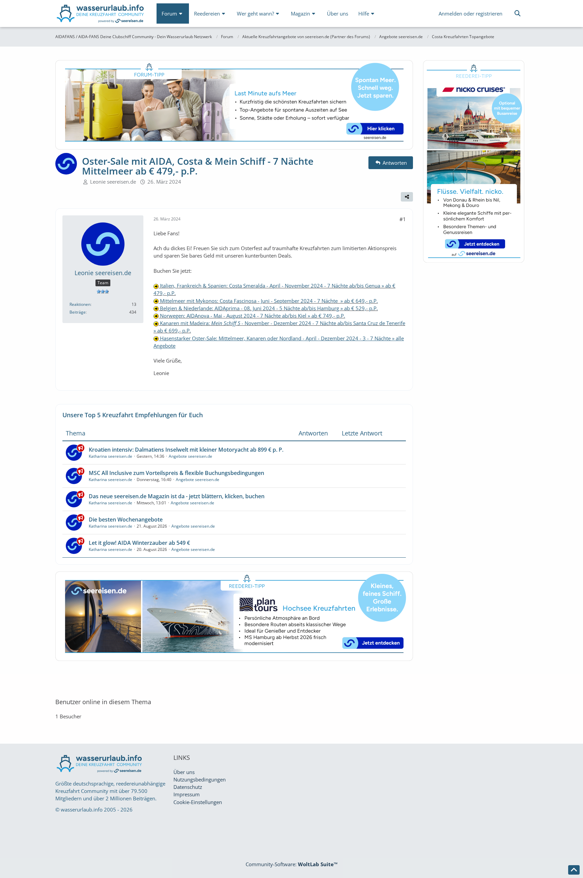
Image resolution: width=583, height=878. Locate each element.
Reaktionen (80, 304)
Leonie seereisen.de (113, 181)
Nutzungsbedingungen (199, 779)
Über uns (184, 772)
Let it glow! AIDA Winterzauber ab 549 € (139, 543)
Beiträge (78, 312)
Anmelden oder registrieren (470, 13)
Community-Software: (292, 864)
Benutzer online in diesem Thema (103, 702)
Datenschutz (187, 786)
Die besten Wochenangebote (126, 519)
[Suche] (517, 13)
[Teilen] (407, 197)
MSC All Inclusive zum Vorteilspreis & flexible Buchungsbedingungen (176, 473)
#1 (402, 219)
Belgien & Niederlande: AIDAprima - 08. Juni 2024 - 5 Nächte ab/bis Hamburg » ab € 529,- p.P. (268, 308)
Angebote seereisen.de (190, 456)
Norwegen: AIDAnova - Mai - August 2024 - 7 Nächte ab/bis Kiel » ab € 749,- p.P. (252, 315)
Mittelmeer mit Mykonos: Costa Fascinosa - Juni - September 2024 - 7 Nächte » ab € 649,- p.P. (268, 300)
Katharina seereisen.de (110, 456)
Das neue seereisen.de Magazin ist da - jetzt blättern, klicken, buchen (177, 496)
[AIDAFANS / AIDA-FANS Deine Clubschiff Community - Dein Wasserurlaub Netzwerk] (100, 15)
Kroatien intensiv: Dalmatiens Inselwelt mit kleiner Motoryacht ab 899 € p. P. (186, 449)
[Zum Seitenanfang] (574, 870)
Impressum (186, 794)
